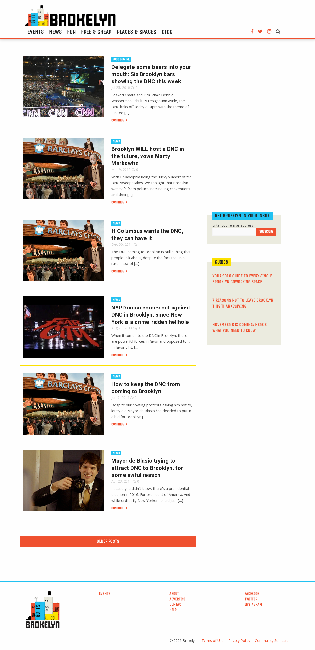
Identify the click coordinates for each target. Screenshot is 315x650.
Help (173, 609)
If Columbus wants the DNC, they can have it (147, 234)
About (174, 593)
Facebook (252, 593)
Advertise (177, 599)
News (55, 31)
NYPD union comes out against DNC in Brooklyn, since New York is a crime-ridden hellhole (150, 315)
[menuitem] (36, 32)
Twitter (251, 599)
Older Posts (108, 541)
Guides (221, 262)
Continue (118, 120)
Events (35, 31)
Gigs (167, 31)
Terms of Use (212, 640)
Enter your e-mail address (232, 225)
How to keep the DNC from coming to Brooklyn (145, 387)
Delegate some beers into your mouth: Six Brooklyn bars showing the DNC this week (151, 74)
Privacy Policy (239, 640)
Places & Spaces (136, 31)
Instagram (253, 604)
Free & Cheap (96, 31)
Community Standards (272, 640)
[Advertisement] (244, 386)
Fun (71, 31)
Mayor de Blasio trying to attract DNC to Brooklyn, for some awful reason (147, 468)
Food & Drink (121, 59)
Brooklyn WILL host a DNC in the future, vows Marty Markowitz (147, 156)
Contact (176, 604)
